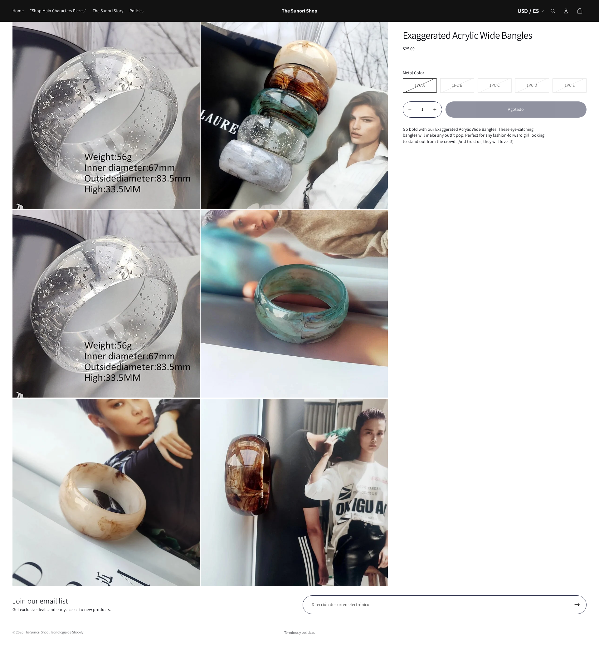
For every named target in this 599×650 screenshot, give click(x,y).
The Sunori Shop (36, 632)
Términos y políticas (299, 632)
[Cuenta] (566, 11)
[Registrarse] (577, 604)
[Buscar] (553, 11)
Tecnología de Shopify (67, 632)
